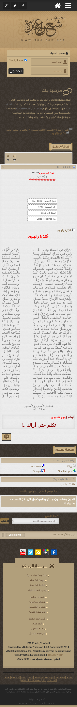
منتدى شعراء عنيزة (37, 575)
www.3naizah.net (37, 703)
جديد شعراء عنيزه (37, 590)
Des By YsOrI (55, 655)
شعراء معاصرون (37, 602)
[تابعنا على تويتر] (31, 552)
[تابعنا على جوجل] (46, 552)
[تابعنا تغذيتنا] (38, 552)
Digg (69, 466)
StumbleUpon (65, 471)
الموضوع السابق (47, 491)
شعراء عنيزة (62, 129)
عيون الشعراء (37, 580)
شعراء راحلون (37, 597)
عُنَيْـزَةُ (72, 484)
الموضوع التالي (29, 491)
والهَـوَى (63, 484)
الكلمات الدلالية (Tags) (64, 479)
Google (37, 471)
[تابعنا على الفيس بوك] (54, 552)
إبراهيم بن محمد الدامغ (17, 129)
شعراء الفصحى (37, 607)
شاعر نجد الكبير (37, 619)
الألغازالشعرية (37, 585)
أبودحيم (37, 623)
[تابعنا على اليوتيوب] (23, 552)
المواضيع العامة (37, 612)
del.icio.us (35, 466)
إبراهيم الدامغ (37, 633)
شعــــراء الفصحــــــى (42, 129)
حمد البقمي (37, 628)
